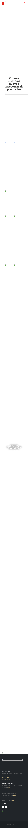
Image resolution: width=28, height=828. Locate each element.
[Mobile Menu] (3, 3)
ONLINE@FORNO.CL (6, 779)
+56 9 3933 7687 (5, 776)
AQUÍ (9, 787)
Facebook (3, 807)
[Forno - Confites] (10, 3)
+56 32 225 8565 (5, 777)
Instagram (6, 807)
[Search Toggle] (20, 3)
